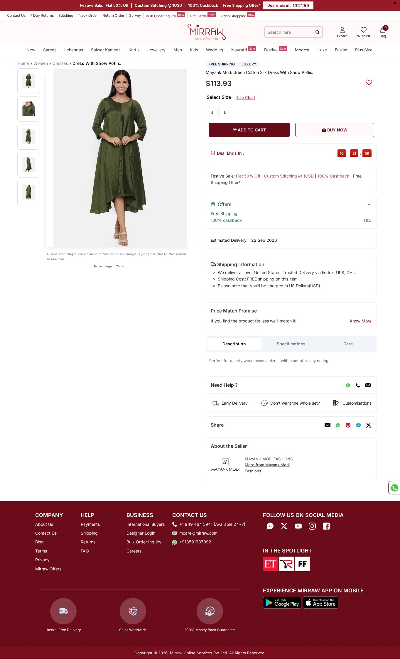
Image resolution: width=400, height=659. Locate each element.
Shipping (89, 532)
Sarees (49, 49)
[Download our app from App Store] (320, 602)
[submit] (317, 32)
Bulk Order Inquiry (165, 15)
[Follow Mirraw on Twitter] (284, 526)
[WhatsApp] (348, 385)
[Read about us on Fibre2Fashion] (302, 563)
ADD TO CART (251, 129)
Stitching (65, 15)
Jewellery (156, 49)
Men (177, 49)
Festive (275, 49)
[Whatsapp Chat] (394, 487)
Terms (41, 550)
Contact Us (16, 15)
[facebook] (358, 425)
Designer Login (140, 532)
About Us (44, 524)
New (30, 49)
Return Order (113, 15)
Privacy (42, 559)
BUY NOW (336, 129)
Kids (194, 49)
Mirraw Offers (48, 568)
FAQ (85, 550)
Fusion (341, 49)
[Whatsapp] (270, 526)
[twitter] (369, 425)
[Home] (207, 31)
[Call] (357, 385)
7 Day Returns (42, 15)
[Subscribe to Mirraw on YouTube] (298, 526)
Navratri (243, 49)
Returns (88, 541)
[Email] (368, 385)
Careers (133, 550)
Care (348, 343)
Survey (135, 15)
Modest (302, 49)
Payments (90, 524)
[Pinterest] (348, 425)
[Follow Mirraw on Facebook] (326, 526)
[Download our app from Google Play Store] (282, 602)
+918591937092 (195, 541)
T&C (367, 220)
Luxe (322, 49)
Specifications (291, 343)
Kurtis (134, 49)
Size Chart (245, 97)
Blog (39, 541)
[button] (29, 80)
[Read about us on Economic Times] (270, 563)
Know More (361, 320)
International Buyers (145, 524)
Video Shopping (237, 15)
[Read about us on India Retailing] (286, 563)
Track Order (88, 15)
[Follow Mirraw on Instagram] (312, 526)
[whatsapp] (338, 425)
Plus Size (363, 49)
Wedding (214, 49)
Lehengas (73, 49)
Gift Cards (202, 15)
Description (234, 343)
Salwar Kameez (106, 49)
